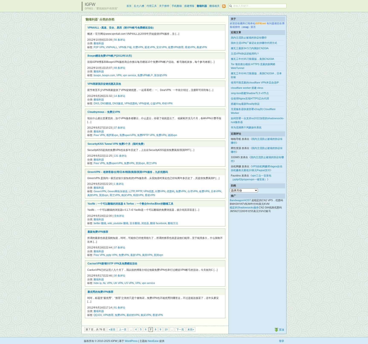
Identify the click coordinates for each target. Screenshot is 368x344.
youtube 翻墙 (120, 223)
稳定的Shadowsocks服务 (244, 207)
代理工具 (152, 5)
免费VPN (161, 135)
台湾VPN (192, 191)
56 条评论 (119, 39)
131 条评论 (120, 155)
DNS (96, 103)
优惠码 (170, 191)
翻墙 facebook (158, 223)
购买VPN (126, 195)
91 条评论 (119, 307)
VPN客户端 (125, 47)
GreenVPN (100, 191)
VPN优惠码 (130, 103)
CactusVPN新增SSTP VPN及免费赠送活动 (112, 263)
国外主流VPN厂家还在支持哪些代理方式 (254, 43)
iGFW (90, 4)
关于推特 (164, 5)
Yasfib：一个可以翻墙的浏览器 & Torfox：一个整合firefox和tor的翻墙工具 (130, 203)
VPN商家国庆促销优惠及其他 (104, 83)
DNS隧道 (117, 103)
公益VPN (155, 103)
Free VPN (99, 135)
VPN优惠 (148, 191)
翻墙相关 (214, 5)
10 (166, 329)
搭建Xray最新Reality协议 (245, 103)
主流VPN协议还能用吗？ (245, 53)
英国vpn (140, 163)
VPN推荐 (108, 315)
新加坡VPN (160, 75)
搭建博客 (189, 5)
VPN (119, 75)
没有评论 (119, 215)
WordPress (131, 341)
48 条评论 (119, 67)
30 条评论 (119, 275)
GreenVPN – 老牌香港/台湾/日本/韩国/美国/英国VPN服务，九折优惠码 (128, 172)
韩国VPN (138, 195)
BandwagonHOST (240, 200)
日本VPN (216, 191)
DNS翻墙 (106, 103)
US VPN (129, 283)
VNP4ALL (111, 47)
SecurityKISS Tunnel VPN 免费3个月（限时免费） (117, 143)
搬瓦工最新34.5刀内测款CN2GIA (250, 48)
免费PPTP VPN (146, 135)
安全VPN (161, 47)
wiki (110, 223)
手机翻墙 (177, 5)
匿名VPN (150, 47)
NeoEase (153, 341)
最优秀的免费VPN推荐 (100, 291)
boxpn (97, 75)
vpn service (129, 75)
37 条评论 (119, 127)
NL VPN (107, 283)
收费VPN (204, 191)
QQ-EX (98, 315)
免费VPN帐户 (145, 75)
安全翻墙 (135, 223)
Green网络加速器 (118, 191)
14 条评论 (119, 96)
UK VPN (118, 283)
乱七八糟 (139, 5)
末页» (190, 329)
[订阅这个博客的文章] (224, 6)
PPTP (139, 191)
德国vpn (172, 135)
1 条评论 (119, 183)
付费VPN (138, 47)
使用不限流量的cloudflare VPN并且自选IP (255, 82)
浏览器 (145, 223)
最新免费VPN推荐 (98, 231)
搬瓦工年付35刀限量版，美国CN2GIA (252, 58)
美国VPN (92, 195)
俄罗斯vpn (112, 135)
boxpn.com (108, 75)
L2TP (132, 191)
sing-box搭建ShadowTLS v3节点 (250, 93)
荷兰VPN (151, 163)
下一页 (180, 329)
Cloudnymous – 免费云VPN (104, 111)
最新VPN (135, 255)
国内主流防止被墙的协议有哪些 (249, 37)
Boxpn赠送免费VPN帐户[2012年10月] (110, 55)
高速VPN (202, 47)
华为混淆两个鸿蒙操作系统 (246, 127)
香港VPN (190, 47)
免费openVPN (127, 135)
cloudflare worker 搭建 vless (247, 87)
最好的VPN (132, 315)
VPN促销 (144, 103)
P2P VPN (99, 47)
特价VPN (167, 103)
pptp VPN (111, 255)
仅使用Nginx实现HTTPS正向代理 (250, 98)
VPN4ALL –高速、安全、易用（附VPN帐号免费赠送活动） (121, 27)
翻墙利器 (202, 5)
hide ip (98, 283)
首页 (129, 5)
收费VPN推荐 (176, 47)
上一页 (122, 329)
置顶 (281, 329)
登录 (281, 341)
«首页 (112, 329)
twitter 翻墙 (100, 223)
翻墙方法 (173, 223)
